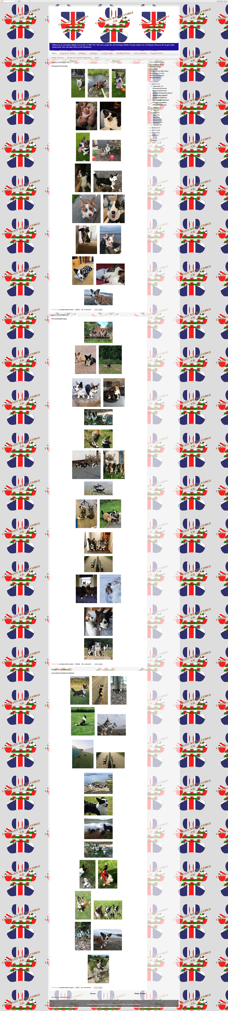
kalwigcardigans (155, 77)
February (156, 122)
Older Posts (140, 993)
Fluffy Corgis (107, 53)
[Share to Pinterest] (102, 310)
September (157, 86)
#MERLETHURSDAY (160, 97)
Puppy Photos (156, 53)
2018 (154, 128)
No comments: (86, 309)
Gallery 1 (82, 53)
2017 (154, 130)
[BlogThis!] (97, 310)
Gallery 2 (94, 53)
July (154, 110)
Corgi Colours (57, 57)
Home (93, 993)
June (155, 112)
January (156, 125)
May (155, 115)
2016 (154, 132)
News (54, 53)
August (155, 107)
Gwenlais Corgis (155, 66)
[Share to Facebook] (100, 310)
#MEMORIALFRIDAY (160, 95)
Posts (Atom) (65, 997)
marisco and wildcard (157, 75)
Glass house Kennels (157, 73)
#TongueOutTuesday (59, 66)
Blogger (138, 1004)
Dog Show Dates (67, 53)
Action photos (140, 53)
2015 (154, 135)
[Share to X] (98, 310)
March (155, 120)
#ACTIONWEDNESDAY (161, 100)
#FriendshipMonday (59, 319)
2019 (154, 84)
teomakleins (154, 69)
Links (97, 57)
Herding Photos (123, 53)
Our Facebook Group (157, 64)
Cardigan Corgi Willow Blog (159, 71)
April (155, 117)
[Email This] (95, 310)
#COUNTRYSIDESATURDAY (62, 673)
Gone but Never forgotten (79, 57)
